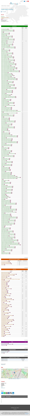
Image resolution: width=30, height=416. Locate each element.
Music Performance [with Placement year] (6, 187)
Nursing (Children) (3, 195)
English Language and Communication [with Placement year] (9, 136)
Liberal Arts (2, 181)
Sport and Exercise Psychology (5, 334)
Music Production (3, 188)
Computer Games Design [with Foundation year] (7, 84)
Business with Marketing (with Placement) (6, 74)
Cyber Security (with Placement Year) (6, 107)
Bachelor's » (3, 16)
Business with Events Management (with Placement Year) (8, 67)
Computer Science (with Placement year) (6, 90)
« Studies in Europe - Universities (5, 5)
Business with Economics (4, 58)
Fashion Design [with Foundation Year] (6, 144)
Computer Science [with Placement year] (6, 92)
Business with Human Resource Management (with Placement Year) (10, 70)
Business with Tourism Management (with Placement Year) (8, 78)
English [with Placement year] (5, 133)
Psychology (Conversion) (4, 330)
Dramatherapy (3, 297)
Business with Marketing (4, 72)
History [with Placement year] (5, 168)
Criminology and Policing (4, 101)
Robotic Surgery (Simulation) (5, 332)
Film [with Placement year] (4, 148)
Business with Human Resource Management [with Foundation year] (10, 71)
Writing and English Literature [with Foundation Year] (7, 246)
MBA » (2, 19)
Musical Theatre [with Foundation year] (6, 192)
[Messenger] (2, 393)
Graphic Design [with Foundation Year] (6, 164)
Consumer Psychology (4, 290)
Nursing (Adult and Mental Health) (5, 262)
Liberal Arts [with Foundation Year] (5, 182)
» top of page (26, 24)
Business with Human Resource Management (7, 69)
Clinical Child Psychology (4, 286)
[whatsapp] (4, 393)
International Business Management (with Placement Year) (8, 176)
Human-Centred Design (4, 313)
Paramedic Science (3, 198)
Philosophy (2, 199)
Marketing (2, 325)
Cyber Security (3, 106)
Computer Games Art (4, 80)
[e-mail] (7, 393)
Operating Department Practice (5, 197)
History (2, 166)
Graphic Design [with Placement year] (6, 165)
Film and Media (3, 149)
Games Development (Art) (4, 305)
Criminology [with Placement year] (5, 100)
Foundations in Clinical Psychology (5, 304)
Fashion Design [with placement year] (6, 145)
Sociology (2, 333)
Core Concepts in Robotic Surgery (5, 293)
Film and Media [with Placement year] (6, 151)
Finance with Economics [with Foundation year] (7, 156)
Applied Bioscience (3, 277)
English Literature (3, 137)
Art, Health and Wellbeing (4, 281)
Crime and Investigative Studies (5, 95)
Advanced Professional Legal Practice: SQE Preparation (8, 274)
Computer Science (3, 89)
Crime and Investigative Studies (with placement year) (8, 96)
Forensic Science (3, 160)
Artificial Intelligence (3, 282)
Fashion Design (3, 143)
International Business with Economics (6, 321)
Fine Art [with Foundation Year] (5, 158)
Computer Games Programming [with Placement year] (8, 88)
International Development (4, 322)
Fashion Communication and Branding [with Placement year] (9, 142)
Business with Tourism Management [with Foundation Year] (8, 79)
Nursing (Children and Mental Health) (6, 263)
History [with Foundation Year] (5, 167)
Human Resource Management (5, 312)
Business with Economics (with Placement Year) (7, 59)
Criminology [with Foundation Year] (5, 99)
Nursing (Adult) (3, 194)
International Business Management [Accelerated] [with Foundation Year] (10, 177)
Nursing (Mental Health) (4, 196)
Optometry (2, 264)
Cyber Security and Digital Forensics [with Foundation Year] (8, 110)
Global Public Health (3, 307)
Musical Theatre (3, 191)
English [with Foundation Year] (5, 132)
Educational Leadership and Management (6, 344)
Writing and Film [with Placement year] (6, 250)
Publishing (2, 331)
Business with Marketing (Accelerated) (6, 73)
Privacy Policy (27, 413)
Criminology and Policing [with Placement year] (7, 103)
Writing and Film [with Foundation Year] (6, 249)
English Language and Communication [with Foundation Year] (9, 135)
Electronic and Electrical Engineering (6, 298)
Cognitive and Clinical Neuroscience (5, 288)
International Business (4, 318)
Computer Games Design (4, 83)
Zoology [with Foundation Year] (5, 253)
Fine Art (2, 157)
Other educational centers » (5, 21)
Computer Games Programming (5, 86)
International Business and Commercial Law (6, 319)
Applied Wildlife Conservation (5, 280)
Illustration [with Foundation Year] (5, 169)
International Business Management (5, 174)
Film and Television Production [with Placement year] (8, 153)
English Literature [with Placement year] (6, 139)
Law (1, 179)
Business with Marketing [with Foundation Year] (7, 75)
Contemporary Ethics (4, 291)
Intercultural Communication (4, 316)
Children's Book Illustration (4, 285)
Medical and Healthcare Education (5, 326)
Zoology (2, 251)
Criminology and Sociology (4, 104)
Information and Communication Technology (6, 315)
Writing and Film (3, 248)
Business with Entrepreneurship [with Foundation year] (8, 64)
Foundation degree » (4, 20)
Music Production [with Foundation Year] (6, 189)
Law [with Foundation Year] (4, 180)
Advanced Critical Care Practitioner (5, 272)
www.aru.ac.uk (4, 11)
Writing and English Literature (5, 245)
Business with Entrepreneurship (5, 61)
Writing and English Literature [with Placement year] (7, 247)
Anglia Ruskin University (4, 358)
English (2, 131)
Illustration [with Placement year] (5, 170)
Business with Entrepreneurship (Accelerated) (7, 62)
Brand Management (3, 284)
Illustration (2, 314)
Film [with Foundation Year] (4, 147)
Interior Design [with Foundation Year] (6, 172)
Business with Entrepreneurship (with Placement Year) (8, 63)
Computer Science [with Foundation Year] (6, 91)
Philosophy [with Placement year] (5, 201)
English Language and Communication (6, 134)
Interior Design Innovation (4, 317)
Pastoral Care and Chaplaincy (5, 328)
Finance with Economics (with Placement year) (7, 155)
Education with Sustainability (4, 130)
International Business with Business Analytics (7, 320)
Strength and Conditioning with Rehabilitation (6, 241)
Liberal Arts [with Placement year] (5, 183)
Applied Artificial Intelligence (4, 276)
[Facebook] (9, 393)
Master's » (2, 18)
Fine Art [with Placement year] (5, 159)
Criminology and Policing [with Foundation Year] (7, 102)
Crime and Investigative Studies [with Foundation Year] (8, 97)
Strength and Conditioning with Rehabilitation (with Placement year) (9, 242)
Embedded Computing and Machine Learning (7, 299)
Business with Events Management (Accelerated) (7, 66)
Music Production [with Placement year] (6, 190)
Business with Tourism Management (6, 76)
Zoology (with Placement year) (5, 252)
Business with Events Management (5, 65)
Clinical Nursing (3, 287)
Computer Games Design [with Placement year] (7, 85)
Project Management (4, 329)
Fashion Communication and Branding (6, 140)
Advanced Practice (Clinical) (4, 273)
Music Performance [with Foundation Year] (6, 186)
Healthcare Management (4, 309)
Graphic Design (3, 163)
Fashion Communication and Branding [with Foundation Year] (9, 141)
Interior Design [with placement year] (6, 173)
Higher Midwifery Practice (4, 310)
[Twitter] (11, 393)
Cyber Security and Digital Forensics (6, 109)
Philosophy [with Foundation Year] (5, 200)
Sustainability (3, 335)
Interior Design (3, 171)
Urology (2, 336)
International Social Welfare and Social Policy (7, 324)
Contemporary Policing (4, 292)
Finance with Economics (4, 154)
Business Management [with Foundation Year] (7, 57)
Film (1, 146)
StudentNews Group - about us (15, 407)
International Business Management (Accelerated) (7, 175)
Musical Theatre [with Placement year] (6, 193)
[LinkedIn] (13, 393)
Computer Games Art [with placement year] (6, 82)
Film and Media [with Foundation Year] (6, 150)
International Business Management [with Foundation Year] (8, 178)
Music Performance (3, 185)
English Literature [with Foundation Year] (6, 138)
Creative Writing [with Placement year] (6, 94)
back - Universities (6, 396)
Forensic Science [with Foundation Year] (6, 162)
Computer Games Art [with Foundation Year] (6, 81)
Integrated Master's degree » (5, 17)
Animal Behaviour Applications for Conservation (7, 275)
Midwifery (2, 184)
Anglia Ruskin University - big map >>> (14, 378)
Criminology (2, 98)
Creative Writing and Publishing (5, 295)
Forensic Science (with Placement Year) (6, 161)
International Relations (4, 323)
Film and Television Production (5, 152)
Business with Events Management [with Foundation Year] (8, 68)
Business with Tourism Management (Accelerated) (7, 77)
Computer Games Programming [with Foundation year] (8, 87)
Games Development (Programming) (6, 306)
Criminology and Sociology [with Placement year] (7, 105)
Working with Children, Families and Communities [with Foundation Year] (10, 244)
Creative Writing (3, 93)
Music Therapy (3, 327)
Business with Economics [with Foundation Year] (7, 60)
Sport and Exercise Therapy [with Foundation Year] (7, 237)
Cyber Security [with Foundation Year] (6, 108)
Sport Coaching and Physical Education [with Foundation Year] (9, 240)
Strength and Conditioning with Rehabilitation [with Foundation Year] (9, 243)
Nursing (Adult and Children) (4, 261)
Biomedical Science (3, 283)
